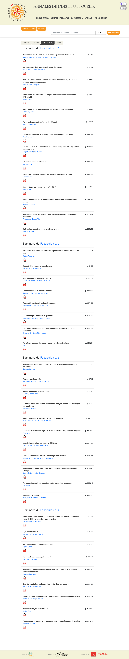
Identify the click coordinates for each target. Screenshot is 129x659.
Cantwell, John (28, 293)
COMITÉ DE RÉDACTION (60, 18)
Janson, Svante (28, 231)
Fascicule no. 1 (49, 48)
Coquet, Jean (27, 57)
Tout (98, 32)
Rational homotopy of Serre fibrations (37, 391)
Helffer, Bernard (39, 473)
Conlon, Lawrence (41, 293)
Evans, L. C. (27, 333)
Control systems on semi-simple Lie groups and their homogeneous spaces (52, 596)
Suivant (59, 43)
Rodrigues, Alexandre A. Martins (34, 498)
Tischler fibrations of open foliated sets (37, 290)
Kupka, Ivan (40, 599)
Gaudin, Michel (28, 189)
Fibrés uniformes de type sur (40, 122)
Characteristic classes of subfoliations (37, 266)
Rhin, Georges (38, 57)
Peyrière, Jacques (29, 623)
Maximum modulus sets (32, 379)
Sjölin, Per (38, 151)
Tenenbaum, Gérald (38, 69)
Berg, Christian (28, 421)
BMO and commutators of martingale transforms (41, 229)
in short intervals (30, 531)
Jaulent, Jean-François (31, 84)
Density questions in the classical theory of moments (43, 418)
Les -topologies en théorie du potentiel (38, 315)
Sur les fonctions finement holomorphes (38, 544)
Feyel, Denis (27, 177)
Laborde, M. (39, 534)
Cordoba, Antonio (29, 445)
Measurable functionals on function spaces (39, 303)
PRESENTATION (42, 18)
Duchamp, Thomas (29, 381)
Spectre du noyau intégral (39, 187)
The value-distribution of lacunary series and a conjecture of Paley (48, 134)
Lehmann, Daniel (29, 112)
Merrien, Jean (27, 99)
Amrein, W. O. (27, 458)
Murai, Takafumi (28, 137)
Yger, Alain (26, 433)
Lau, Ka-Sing (27, 485)
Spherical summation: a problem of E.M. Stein (40, 443)
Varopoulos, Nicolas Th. (31, 219)
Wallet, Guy (27, 611)
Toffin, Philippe (50, 57)
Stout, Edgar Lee (43, 381)
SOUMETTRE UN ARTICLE (81, 18)
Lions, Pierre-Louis (39, 333)
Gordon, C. (26, 345)
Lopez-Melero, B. (42, 445)
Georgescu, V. (50, 458)
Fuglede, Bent (28, 546)
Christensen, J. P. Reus (31, 305)
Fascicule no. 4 (49, 510)
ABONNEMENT (101, 18)
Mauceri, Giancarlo (29, 574)
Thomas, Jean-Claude (30, 394)
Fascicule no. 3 (49, 357)
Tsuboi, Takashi (28, 256)
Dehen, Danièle (44, 318)
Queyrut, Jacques (29, 369)
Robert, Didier (28, 473)
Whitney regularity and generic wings (37, 278)
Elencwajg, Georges (30, 559)
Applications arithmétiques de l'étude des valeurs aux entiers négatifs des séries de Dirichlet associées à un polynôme (51, 517)
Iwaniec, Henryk (28, 534)
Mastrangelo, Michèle (30, 318)
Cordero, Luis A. (28, 268)
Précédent (26, 43)
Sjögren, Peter (28, 151)
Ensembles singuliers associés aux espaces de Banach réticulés (47, 174)
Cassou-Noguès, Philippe (32, 521)
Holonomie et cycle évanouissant (35, 609)
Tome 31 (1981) (48, 43)
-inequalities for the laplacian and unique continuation (44, 456)
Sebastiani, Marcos (29, 408)
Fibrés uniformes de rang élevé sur (37, 557)
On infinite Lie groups (31, 495)
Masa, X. (38, 268)
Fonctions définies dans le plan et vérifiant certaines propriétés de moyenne (52, 431)
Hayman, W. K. (37, 586)
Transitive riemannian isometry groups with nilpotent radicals (46, 343)
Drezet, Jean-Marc (29, 124)
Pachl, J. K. (44, 305)
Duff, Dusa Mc (28, 164)
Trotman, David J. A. (43, 281)
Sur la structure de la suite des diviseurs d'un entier (42, 67)
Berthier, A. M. (39, 458)
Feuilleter (41, 29)
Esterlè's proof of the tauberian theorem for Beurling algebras (46, 584)
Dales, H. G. (27, 586)
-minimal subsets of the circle (35, 162)
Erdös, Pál (26, 69)
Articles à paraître (29, 29)
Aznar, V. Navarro (29, 281)
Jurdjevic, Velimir (29, 599)
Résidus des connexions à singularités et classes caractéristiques (48, 109)
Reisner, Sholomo (29, 204)
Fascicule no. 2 (49, 243)
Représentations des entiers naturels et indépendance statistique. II (48, 55)
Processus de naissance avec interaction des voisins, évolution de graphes (51, 621)
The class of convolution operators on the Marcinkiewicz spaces (47, 483)
